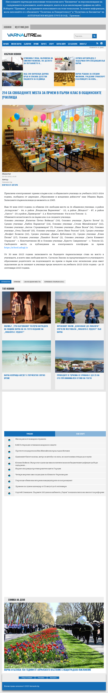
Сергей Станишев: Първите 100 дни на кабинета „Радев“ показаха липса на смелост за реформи (59, 492)
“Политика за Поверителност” (56, 11)
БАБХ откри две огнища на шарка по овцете (35, 444)
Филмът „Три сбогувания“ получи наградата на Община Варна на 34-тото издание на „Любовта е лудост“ (26, 328)
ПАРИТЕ (44, 44)
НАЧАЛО (6, 44)
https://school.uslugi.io (16, 247)
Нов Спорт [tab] (80, 434)
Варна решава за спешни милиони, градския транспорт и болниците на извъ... (90, 76)
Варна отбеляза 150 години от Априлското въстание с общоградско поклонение (47, 669)
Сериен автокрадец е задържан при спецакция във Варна (90, 61)
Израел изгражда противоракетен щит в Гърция (38, 468)
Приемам (74, 15)
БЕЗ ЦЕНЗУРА (72, 44)
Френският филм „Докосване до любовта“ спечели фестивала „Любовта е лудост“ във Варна (79, 328)
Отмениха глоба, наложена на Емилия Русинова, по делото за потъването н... (38, 61)
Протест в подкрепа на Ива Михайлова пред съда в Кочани (42, 450)
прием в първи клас (54, 281)
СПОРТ (51, 44)
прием (17, 281)
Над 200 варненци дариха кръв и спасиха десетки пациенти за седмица (36, 76)
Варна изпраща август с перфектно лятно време (24, 377)
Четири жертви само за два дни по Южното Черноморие (41, 474)
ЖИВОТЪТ (83, 44)
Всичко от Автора (10, 185)
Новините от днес (96, 47)
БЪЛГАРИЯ (27, 44)
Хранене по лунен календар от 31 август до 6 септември (41, 486)
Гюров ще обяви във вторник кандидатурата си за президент (43, 480)
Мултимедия (22, 27)
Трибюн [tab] (29, 434)
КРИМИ (36, 44)
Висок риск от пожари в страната (30, 438)
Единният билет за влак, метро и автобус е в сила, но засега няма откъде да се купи (53, 456)
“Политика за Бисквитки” (87, 11)
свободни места (32, 281)
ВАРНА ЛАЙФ (61, 44)
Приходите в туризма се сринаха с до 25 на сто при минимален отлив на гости (78, 377)
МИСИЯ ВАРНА (16, 44)
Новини (7, 27)
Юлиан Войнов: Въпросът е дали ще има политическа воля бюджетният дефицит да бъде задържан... (56, 463)
